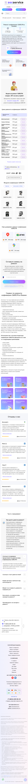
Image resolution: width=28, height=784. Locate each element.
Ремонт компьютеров (14, 651)
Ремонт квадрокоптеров (14, 655)
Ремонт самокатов (14, 653)
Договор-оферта (14, 685)
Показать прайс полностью (14, 161)
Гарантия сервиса (14, 662)
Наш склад (14, 668)
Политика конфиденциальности (14, 681)
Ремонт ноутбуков (14, 649)
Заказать (23, 119)
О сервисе (14, 660)
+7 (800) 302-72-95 (7, 9)
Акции (14, 664)
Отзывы (14, 670)
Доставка (14, 666)
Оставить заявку (14, 52)
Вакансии (14, 672)
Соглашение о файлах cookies (14, 683)
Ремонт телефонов (14, 647)
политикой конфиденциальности (11, 286)
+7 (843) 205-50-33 (21, 9)
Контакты (14, 696)
